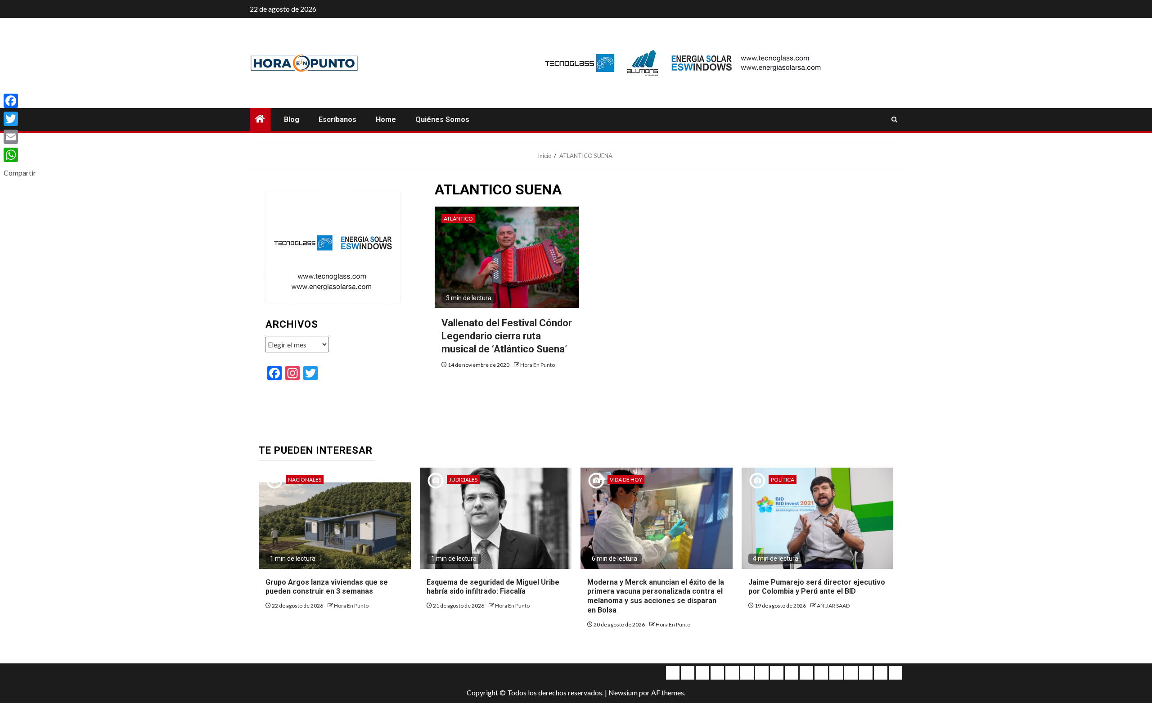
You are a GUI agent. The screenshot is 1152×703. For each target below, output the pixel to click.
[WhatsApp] (20, 155)
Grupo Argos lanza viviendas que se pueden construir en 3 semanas (327, 587)
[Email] (20, 137)
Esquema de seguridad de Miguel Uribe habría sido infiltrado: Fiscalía (493, 587)
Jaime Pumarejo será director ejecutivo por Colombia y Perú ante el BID (816, 587)
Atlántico (458, 218)
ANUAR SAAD (833, 605)
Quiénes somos (442, 119)
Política (782, 479)
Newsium (623, 692)
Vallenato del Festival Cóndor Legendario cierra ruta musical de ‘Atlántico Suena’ (506, 335)
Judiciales (463, 479)
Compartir (20, 172)
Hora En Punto (537, 364)
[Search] (894, 119)
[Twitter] (20, 119)
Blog (291, 119)
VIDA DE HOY (626, 479)
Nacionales (304, 479)
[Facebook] (20, 101)
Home (386, 119)
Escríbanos (337, 119)
